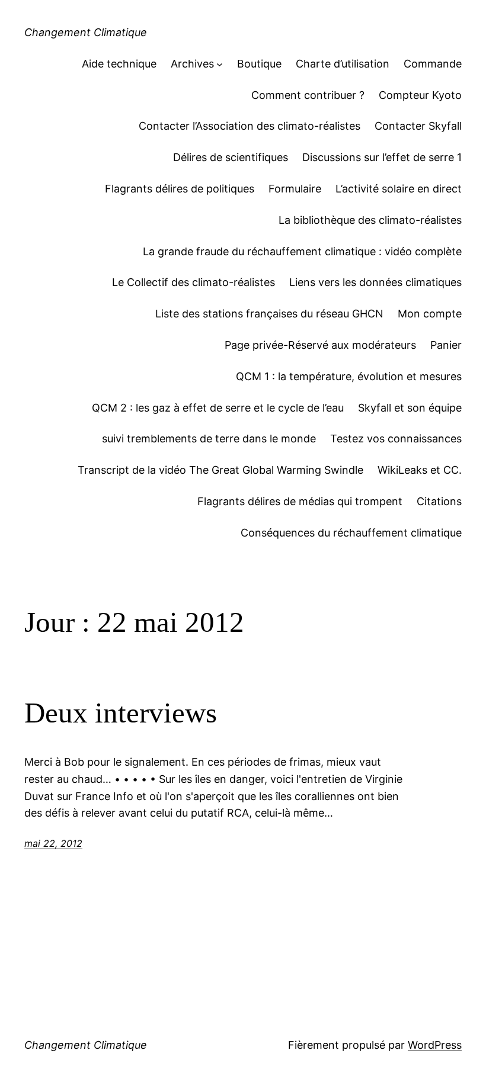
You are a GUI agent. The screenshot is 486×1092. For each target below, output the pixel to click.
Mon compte (430, 313)
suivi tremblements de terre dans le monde (209, 438)
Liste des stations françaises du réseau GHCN (269, 313)
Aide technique (119, 63)
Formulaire (294, 188)
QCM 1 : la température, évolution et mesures (349, 376)
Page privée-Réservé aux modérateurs (320, 345)
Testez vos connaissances (396, 438)
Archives (192, 63)
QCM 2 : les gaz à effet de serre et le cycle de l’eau (218, 408)
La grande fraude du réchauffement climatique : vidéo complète (302, 251)
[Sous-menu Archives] (219, 64)
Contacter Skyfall (418, 126)
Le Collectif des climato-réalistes (193, 282)
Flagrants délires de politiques (179, 188)
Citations (439, 501)
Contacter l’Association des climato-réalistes (249, 126)
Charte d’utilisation (342, 63)
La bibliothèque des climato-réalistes (370, 220)
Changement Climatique (85, 32)
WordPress (435, 1045)
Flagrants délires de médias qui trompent (299, 501)
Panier (446, 345)
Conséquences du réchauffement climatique (351, 532)
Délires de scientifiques (230, 157)
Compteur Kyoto (420, 95)
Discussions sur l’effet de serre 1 (382, 157)
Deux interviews (120, 712)
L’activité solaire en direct (398, 188)
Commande (433, 63)
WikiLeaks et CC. (420, 470)
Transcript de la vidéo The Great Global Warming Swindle (220, 470)
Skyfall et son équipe (410, 408)
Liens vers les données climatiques (375, 282)
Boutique (259, 63)
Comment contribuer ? (307, 95)
